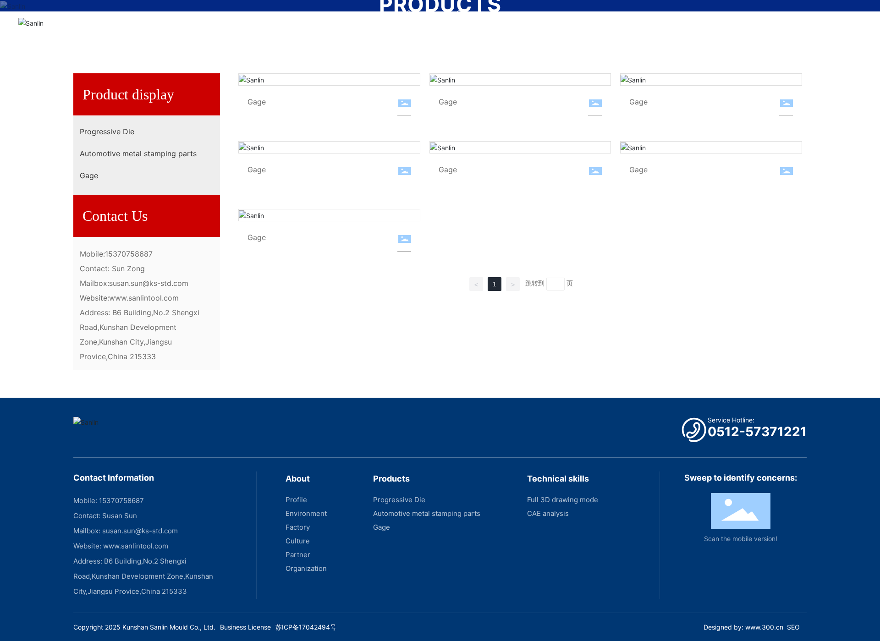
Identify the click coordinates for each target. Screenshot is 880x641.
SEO (793, 627)
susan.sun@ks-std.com (148, 283)
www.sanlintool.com (144, 297)
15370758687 (129, 253)
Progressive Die (107, 131)
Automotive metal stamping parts (138, 153)
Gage (89, 175)
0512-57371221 (757, 431)
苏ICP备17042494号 (305, 627)
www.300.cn (764, 627)
